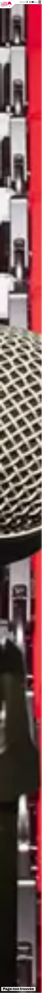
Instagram (30, 2)
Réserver (23, 2)
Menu (36, 2)
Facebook (27, 2)
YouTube (32, 2)
